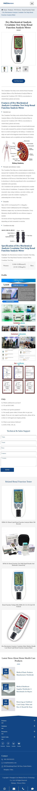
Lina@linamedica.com (10, 762)
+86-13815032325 (9, 759)
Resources (4, 731)
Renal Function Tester (28, 10)
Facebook (3, 746)
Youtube (19, 746)
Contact (4, 756)
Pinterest (8, 746)
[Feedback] (32, 788)
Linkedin (13, 746)
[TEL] (23, 788)
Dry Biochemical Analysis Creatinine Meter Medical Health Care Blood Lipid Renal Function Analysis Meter (18, 647)
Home (5, 10)
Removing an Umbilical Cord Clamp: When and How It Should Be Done (24, 704)
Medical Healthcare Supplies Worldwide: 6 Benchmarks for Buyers (24, 689)
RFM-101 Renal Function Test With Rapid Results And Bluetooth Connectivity (18, 564)
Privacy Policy (21, 783)
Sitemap (13, 783)
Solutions (4, 726)
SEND (7, 470)
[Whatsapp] (4, 788)
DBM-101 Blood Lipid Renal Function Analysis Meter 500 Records (18, 523)
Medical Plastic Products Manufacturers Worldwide (25, 673)
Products (10, 10)
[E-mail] (13, 788)
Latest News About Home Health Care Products (18, 659)
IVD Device (17, 10)
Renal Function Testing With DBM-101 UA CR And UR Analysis (18, 605)
